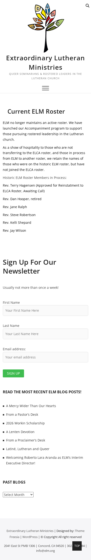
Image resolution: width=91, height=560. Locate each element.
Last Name (11, 325)
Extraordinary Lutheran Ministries (45, 62)
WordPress (30, 537)
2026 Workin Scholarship (25, 423)
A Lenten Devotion (20, 432)
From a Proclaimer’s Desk (25, 440)
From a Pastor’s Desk (22, 414)
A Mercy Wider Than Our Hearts (31, 406)
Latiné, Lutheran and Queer (27, 449)
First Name (11, 302)
